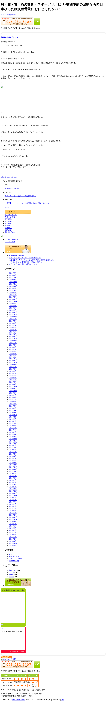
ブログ (11, 572)
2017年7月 (13, 476)
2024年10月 (13, 301)
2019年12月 (13, 412)
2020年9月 (13, 393)
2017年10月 (13, 469)
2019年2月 (13, 434)
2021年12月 (13, 360)
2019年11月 (13, 415)
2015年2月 (13, 539)
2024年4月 (13, 306)
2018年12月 (13, 439)
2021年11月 (13, 362)
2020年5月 (13, 402)
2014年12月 (13, 543)
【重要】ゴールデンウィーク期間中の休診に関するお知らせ (27, 203)
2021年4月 (13, 378)
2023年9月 (13, 319)
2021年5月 (13, 375)
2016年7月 (13, 502)
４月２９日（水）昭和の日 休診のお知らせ (25, 262)
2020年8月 (13, 395)
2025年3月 (13, 295)
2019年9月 (13, 419)
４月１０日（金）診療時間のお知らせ (23, 264)
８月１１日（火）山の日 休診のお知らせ (20, 196)
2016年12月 (13, 491)
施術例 (11, 574)
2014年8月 (13, 545)
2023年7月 (13, 323)
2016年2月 (13, 513)
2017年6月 (13, 478)
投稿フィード (14, 556)
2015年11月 (13, 519)
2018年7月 (13, 450)
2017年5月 (13, 480)
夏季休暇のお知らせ (12, 188)
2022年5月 (13, 351)
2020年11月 (13, 388)
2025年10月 (13, 286)
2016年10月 (13, 495)
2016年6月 (13, 504)
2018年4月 (13, 456)
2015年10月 (13, 521)
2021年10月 (13, 364)
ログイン (12, 554)
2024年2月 (13, 310)
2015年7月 (13, 528)
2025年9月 (13, 288)
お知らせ (12, 570)
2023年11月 (13, 314)
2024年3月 (13, 308)
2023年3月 (13, 330)
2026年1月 (13, 279)
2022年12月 (13, 336)
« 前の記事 (5, 177)
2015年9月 (13, 524)
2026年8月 (13, 273)
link (62, 700)
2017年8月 (13, 473)
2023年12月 (13, 312)
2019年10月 (13, 417)
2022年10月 (13, 341)
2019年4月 (13, 430)
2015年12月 (13, 517)
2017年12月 (13, 465)
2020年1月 (13, 410)
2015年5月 (13, 532)
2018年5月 (13, 454)
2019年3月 (13, 432)
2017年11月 (13, 467)
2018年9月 (13, 445)
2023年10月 (13, 317)
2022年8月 (13, 345)
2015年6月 (13, 530)
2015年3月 (13, 537)
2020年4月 (13, 404)
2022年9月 (13, 343)
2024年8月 (13, 303)
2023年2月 (13, 332)
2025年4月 (13, 293)
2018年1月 (13, 463)
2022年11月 (13, 338)
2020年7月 (13, 397)
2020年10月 (13, 391)
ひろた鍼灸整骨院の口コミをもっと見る (13, 590)
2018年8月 (13, 447)
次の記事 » (13, 177)
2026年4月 (13, 275)
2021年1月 (13, 384)
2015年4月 (13, 535)
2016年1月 (13, 515)
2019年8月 (13, 421)
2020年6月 (13, 399)
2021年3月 (13, 380)
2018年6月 (13, 452)
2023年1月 (13, 334)
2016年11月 (13, 493)
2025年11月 (13, 284)
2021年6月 (13, 373)
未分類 (11, 577)
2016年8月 (13, 500)
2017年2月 (13, 487)
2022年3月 (13, 356)
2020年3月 (13, 406)
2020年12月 (13, 386)
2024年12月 (13, 299)
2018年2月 (13, 460)
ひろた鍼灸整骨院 (7, 631)
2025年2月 (13, 297)
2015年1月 (13, 541)
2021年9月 (13, 367)
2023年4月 (13, 327)
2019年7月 (13, 423)
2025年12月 (13, 282)
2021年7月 (13, 371)
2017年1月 (13, 489)
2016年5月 (13, 506)
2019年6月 (13, 426)
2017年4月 (13, 482)
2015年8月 (13, 526)
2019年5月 (13, 428)
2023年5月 (13, 325)
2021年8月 (13, 369)
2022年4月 (13, 354)
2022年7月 (13, 347)
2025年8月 (13, 290)
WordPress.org (14, 561)
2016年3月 (13, 511)
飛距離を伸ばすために (10, 37)
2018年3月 (13, 458)
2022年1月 (13, 358)
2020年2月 (13, 408)
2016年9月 (13, 497)
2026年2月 (13, 277)
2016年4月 (13, 508)
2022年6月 (13, 349)
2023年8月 (13, 321)
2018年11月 (13, 441)
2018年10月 (13, 443)
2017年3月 (13, 484)
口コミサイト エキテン (17, 651)
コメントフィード (15, 559)
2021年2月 (13, 382)
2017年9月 (13, 471)
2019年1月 (13, 436)
